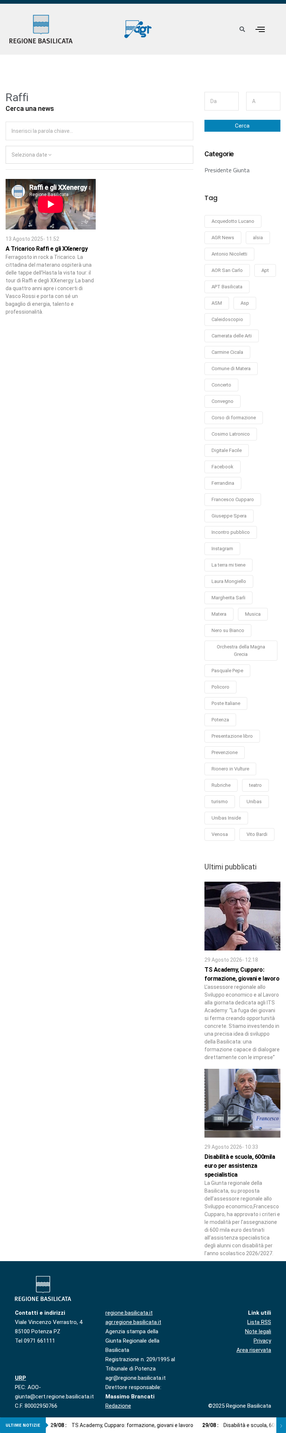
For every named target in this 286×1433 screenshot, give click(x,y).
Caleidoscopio (227, 319)
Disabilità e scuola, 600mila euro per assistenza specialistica (239, 1165)
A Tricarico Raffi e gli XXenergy (47, 248)
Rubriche (221, 785)
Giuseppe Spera (229, 516)
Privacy (262, 1340)
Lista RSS (259, 1322)
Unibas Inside (226, 818)
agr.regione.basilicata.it (133, 1322)
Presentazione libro (232, 736)
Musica (253, 614)
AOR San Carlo (227, 270)
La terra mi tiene (228, 565)
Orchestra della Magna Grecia (241, 650)
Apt (265, 270)
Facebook (222, 466)
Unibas (254, 801)
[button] (260, 29)
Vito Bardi (257, 834)
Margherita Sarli (228, 597)
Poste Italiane (226, 703)
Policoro (220, 687)
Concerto (221, 385)
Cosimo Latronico (231, 434)
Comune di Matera (231, 368)
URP (20, 1378)
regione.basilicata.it (129, 1312)
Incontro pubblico (231, 532)
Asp (245, 303)
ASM (217, 303)
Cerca (242, 125)
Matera (219, 614)
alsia (258, 237)
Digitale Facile (227, 450)
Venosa (220, 834)
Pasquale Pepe (227, 670)
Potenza (220, 719)
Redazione (118, 1405)
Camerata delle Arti (232, 336)
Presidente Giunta (227, 170)
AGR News (223, 237)
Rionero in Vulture (230, 769)
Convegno (222, 401)
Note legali (258, 1331)
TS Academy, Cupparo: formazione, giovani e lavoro (121, 1425)
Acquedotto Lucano (233, 221)
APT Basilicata (227, 286)
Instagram (222, 548)
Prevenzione (225, 752)
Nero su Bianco (228, 630)
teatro (255, 785)
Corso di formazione (234, 417)
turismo (220, 801)
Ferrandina (223, 483)
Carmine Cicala (227, 352)
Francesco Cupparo (233, 499)
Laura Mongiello (229, 581)
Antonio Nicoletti (229, 254)
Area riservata (253, 1350)
